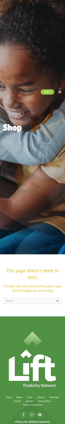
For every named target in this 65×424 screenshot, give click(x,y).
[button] (59, 92)
